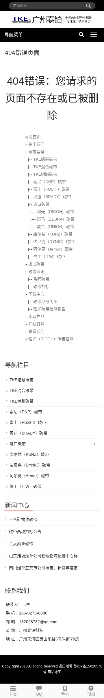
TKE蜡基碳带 (45, 159)
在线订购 (36, 324)
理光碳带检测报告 (49, 309)
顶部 (91, 694)
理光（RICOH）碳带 (55, 211)
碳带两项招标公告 (25, 531)
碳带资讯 (36, 271)
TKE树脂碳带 (45, 174)
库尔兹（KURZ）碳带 (53, 234)
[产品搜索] (88, 3)
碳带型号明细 (45, 301)
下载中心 (36, 294)
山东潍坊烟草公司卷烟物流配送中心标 (43, 555)
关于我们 (36, 144)
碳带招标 (41, 286)
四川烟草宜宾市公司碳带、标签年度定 (43, 568)
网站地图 (54, 672)
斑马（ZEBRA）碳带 (56, 219)
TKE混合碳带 (45, 166)
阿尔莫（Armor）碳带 (53, 249)
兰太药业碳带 (21, 543)
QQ (39, 694)
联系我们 (36, 331)
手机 (65, 694)
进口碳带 (41, 204)
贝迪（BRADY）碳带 (52, 196)
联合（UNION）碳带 (55, 226)
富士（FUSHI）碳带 (51, 189)
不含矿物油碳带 (23, 519)
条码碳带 (41, 279)
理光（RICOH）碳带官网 (51, 339)
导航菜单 (13, 34)
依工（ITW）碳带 (49, 256)
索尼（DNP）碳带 (49, 181)
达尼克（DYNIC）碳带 (53, 241)
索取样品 (36, 316)
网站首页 (33, 136)
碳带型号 (36, 151)
